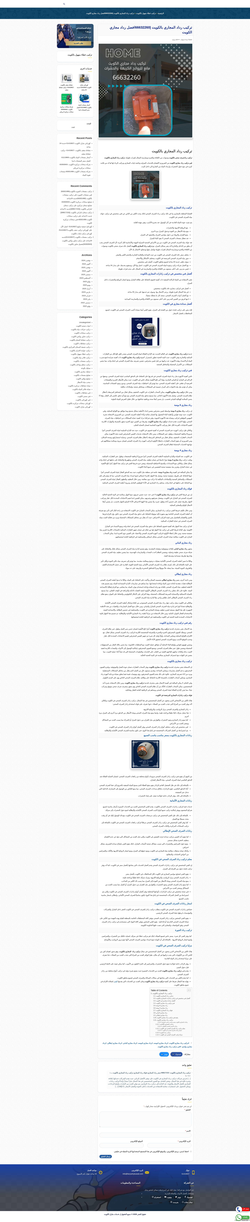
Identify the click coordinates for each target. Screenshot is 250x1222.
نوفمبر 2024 (86, 260)
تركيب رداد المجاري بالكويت (162, 993)
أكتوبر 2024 (86, 264)
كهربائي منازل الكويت (83, 407)
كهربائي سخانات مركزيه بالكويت (79, 403)
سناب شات (188, 1202)
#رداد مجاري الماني (130, 1043)
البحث (89, 124)
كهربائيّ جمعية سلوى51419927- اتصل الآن (76, 227)
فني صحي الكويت (84, 396)
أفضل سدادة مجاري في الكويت (165, 1001)
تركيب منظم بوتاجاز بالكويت (80, 365)
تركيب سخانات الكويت (82, 333)
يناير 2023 (87, 299)
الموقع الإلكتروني (136, 1141)
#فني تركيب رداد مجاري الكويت (169, 1047)
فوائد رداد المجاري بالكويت (164, 1010)
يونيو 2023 (87, 285)
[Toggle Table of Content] (188, 990)
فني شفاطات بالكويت (83, 393)
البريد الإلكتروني (184, 1141)
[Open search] (64, 4)
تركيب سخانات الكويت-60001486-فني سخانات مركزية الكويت (77, 219)
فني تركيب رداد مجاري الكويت (165, 1003)
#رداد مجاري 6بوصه (145, 1043)
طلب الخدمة (78, 43)
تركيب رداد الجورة (165, 1032)
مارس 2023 (86, 292)
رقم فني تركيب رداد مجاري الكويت (167, 1017)
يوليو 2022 (87, 306)
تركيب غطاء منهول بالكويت (146, 13)
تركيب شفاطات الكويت (82, 344)
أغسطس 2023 (85, 278)
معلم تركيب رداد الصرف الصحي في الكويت (172, 1028)
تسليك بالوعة (86, 368)
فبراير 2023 (86, 296)
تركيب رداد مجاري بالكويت (165, 1020)
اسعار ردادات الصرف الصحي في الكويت (172, 1030)
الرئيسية (161, 13)
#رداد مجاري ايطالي (114, 1043)
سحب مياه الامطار (84, 382)
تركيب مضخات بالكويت (82, 361)
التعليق (187, 1110)
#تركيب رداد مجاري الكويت (179, 1043)
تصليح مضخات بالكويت (82, 375)
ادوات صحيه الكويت (83, 326)
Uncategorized (85, 322)
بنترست (175, 1202)
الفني (115, 981)
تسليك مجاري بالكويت (83, 372)
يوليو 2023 (87, 282)
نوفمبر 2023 (86, 267)
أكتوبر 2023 (86, 271)
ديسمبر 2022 (86, 303)
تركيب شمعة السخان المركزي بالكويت (76, 347)
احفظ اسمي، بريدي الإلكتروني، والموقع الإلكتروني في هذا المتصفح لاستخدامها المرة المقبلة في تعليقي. (151, 1151)
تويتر (163, 1054)
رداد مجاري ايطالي (161, 1015)
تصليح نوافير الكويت (83, 379)
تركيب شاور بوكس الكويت (81, 336)
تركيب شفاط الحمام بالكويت (80, 340)
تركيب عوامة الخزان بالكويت (80, 351)
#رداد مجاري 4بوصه (161, 1043)
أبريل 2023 (86, 289)
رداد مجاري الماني (161, 1013)
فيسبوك (175, 1054)
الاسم (188, 1131)
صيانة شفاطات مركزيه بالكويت (79, 386)
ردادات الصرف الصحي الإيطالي (169, 1026)
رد (186, 1075)
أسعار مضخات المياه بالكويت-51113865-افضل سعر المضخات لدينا (84, 107)
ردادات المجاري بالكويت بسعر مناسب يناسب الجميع (175, 1022)
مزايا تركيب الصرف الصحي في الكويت (171, 1035)
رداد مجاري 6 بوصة (162, 1005)
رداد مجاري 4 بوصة (162, 1008)
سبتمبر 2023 (86, 274)
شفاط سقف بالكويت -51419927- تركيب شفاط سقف (66, 87)
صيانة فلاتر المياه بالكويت (81, 389)
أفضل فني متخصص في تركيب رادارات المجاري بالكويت (173, 998)
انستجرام (157, 1197)
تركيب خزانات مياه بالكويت (81, 329)
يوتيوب (169, 1197)
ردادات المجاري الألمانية (167, 1024)
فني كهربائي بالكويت (83, 400)
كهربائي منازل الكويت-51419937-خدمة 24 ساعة (84, 87)
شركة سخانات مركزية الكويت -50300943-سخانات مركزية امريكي (66, 109)
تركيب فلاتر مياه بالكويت (82, 358)
